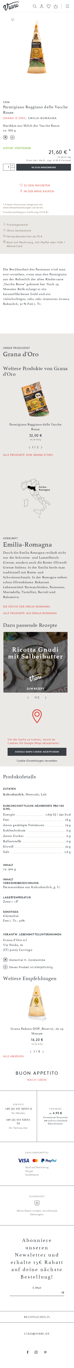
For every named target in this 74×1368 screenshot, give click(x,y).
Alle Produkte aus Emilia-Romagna (30, 613)
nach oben (37, 1079)
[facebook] (27, 1353)
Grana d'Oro (14, 118)
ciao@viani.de (37, 1333)
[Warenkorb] (55, 6)
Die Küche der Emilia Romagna (26, 606)
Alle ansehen (13, 1056)
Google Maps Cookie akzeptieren (37, 751)
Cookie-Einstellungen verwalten (37, 760)
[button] (41, 6)
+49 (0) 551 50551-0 (18, 1108)
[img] (11, 6)
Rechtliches (35, 1317)
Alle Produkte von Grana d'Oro (28, 454)
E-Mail (37, 1287)
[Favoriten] (48, 6)
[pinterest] (45, 1353)
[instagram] (36, 1353)
